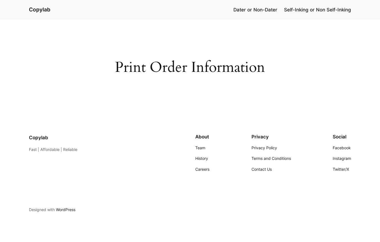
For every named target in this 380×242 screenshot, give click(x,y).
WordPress (65, 209)
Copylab (39, 9)
